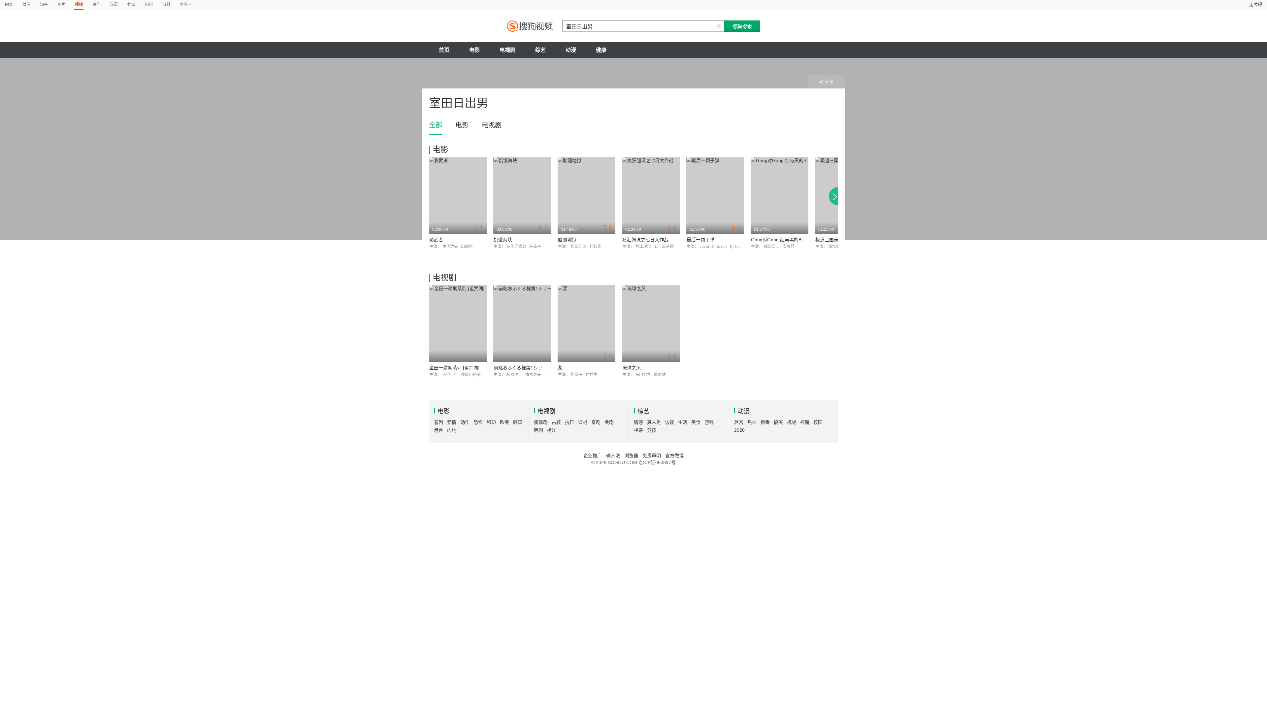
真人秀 (654, 422)
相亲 (638, 430)
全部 (435, 125)
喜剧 (438, 422)
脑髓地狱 (567, 239)
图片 (61, 4)
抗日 (569, 422)
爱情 (451, 422)
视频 (79, 4)
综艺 (540, 50)
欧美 (504, 422)
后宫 (738, 422)
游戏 (709, 422)
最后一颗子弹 (700, 239)
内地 (451, 430)
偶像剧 (541, 422)
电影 (474, 50)
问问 (149, 4)
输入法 (613, 455)
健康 (601, 50)
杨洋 (551, 430)
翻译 (131, 4)
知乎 (44, 4)
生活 (682, 422)
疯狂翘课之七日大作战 (645, 239)
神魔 (804, 422)
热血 (752, 422)
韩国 (517, 422)
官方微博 (674, 455)
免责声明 (651, 455)
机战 (791, 422)
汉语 (114, 4)
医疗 (96, 4)
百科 (166, 4)
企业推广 (592, 455)
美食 (695, 422)
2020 (739, 430)
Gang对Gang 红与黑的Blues (780, 239)
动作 (465, 422)
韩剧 (538, 430)
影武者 (436, 239)
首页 (444, 50)
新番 (765, 422)
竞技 (651, 430)
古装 (556, 422)
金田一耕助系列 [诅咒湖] (454, 367)
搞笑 (778, 422)
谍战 (582, 422)
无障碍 (1255, 4)
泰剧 (596, 422)
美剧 (609, 422)
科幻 (491, 422)
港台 (438, 430)
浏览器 (631, 455)
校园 (818, 422)
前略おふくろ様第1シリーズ (522, 367)
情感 (638, 422)
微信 (26, 4)
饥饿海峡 (503, 239)
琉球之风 (631, 367)
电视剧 (507, 50)
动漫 (571, 50)
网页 (9, 4)
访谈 (669, 422)
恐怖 (478, 422)
